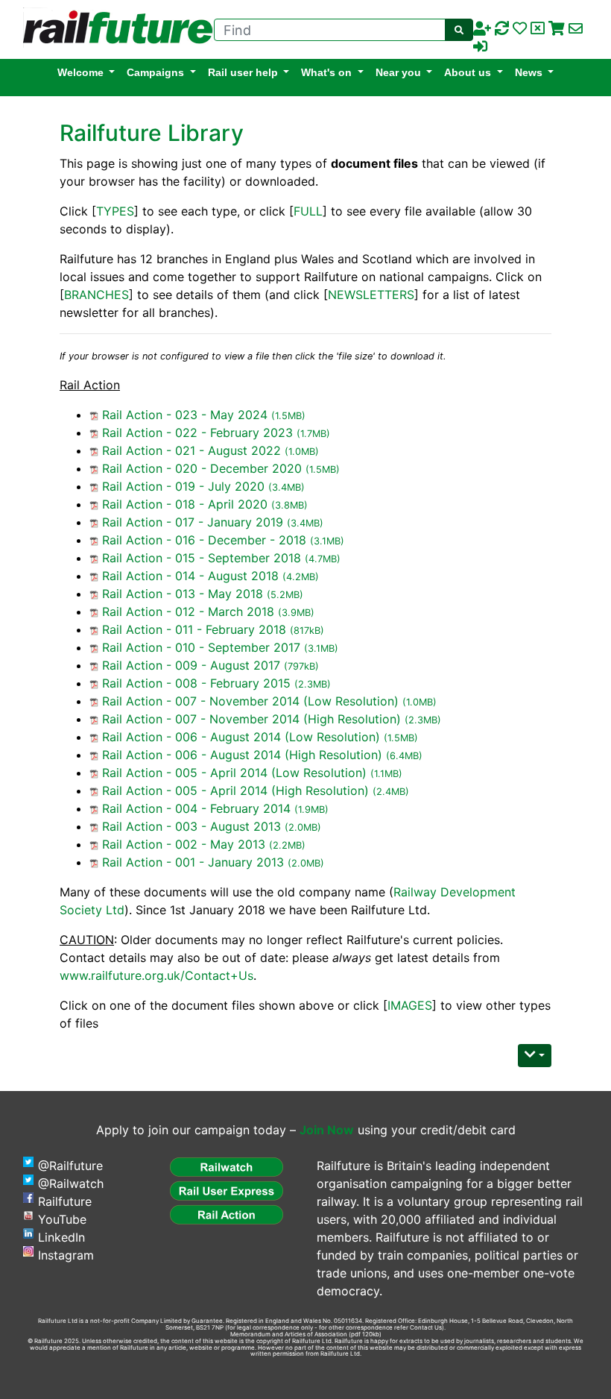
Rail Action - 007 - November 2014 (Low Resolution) (250, 701)
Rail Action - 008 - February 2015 (196, 683)
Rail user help (243, 72)
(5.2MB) (285, 594)
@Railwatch (71, 1183)
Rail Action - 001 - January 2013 (193, 862)
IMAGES (409, 1005)
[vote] (538, 29)
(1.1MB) (386, 773)
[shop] (556, 29)
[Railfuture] (114, 28)
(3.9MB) (296, 612)
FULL (308, 211)
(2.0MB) (303, 827)
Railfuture (65, 1201)
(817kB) (307, 630)
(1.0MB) (302, 451)
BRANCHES (96, 294)
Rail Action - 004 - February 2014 (196, 808)
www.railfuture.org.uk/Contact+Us (156, 975)
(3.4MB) (286, 487)
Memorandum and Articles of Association (288, 1334)
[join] (482, 29)
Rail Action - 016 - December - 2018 (204, 539)
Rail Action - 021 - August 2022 (191, 450)
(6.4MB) (404, 755)
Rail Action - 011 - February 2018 (194, 629)
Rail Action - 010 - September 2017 (201, 647)
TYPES (115, 211)
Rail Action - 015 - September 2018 (201, 557)
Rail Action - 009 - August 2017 (191, 665)
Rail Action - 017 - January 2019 (192, 522)
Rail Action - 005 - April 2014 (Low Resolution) (234, 772)
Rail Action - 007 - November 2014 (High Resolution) (251, 718)
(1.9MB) (311, 809)
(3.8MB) (289, 505)
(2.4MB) (391, 791)
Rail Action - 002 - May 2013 (183, 844)
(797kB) (301, 666)
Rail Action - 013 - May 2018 (182, 593)
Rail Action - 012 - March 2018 (188, 611)
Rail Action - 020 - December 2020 (202, 468)
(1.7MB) (313, 433)
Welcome (80, 72)
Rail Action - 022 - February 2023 (197, 432)
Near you (398, 72)
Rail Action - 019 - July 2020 (183, 486)
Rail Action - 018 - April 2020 (184, 504)
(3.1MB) (327, 541)
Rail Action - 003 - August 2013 (191, 826)
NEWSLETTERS (371, 294)
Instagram (66, 1255)
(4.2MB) (300, 576)
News (528, 72)
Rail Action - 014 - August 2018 (190, 575)
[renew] (502, 29)
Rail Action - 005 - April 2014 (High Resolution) (235, 790)
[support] (520, 29)
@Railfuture (70, 1165)
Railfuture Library (152, 132)
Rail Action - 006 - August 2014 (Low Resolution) (241, 736)
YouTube (62, 1219)
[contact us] (576, 29)
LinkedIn (61, 1237)
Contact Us (426, 1327)
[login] (480, 47)
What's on (326, 72)
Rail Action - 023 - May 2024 (184, 414)
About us (467, 72)
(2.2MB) (287, 845)
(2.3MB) (312, 684)
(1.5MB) (288, 415)
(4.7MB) (323, 559)
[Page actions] (534, 1055)
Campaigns (155, 72)
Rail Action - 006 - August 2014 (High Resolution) (242, 754)
